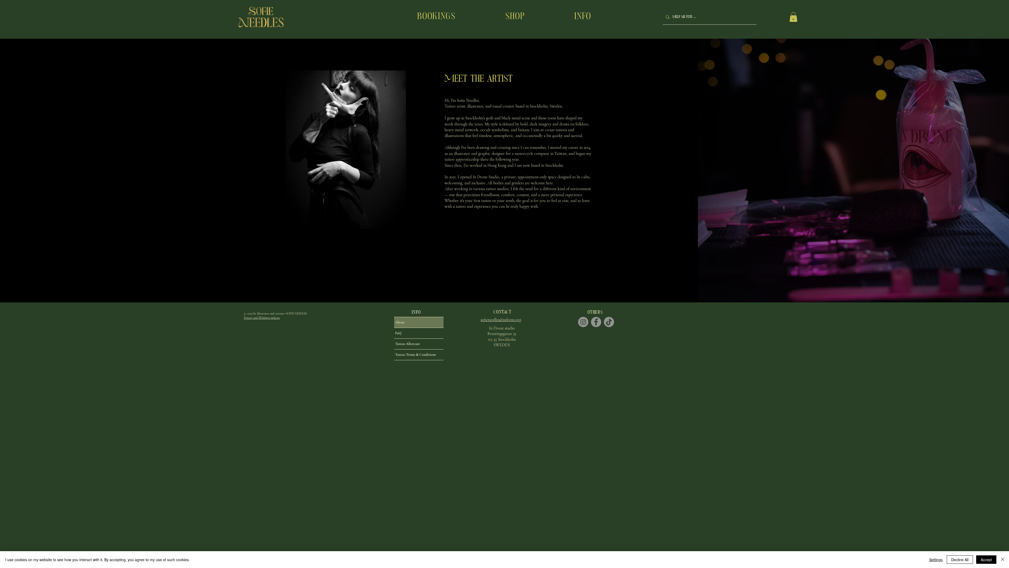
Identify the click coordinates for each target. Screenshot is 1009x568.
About (400, 322)
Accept (986, 559)
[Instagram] (583, 322)
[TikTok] (609, 322)
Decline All (960, 559)
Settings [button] (936, 559)
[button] (583, 17)
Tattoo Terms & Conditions (415, 354)
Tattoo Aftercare (407, 344)
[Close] (1003, 559)
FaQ (398, 333)
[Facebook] (596, 322)
